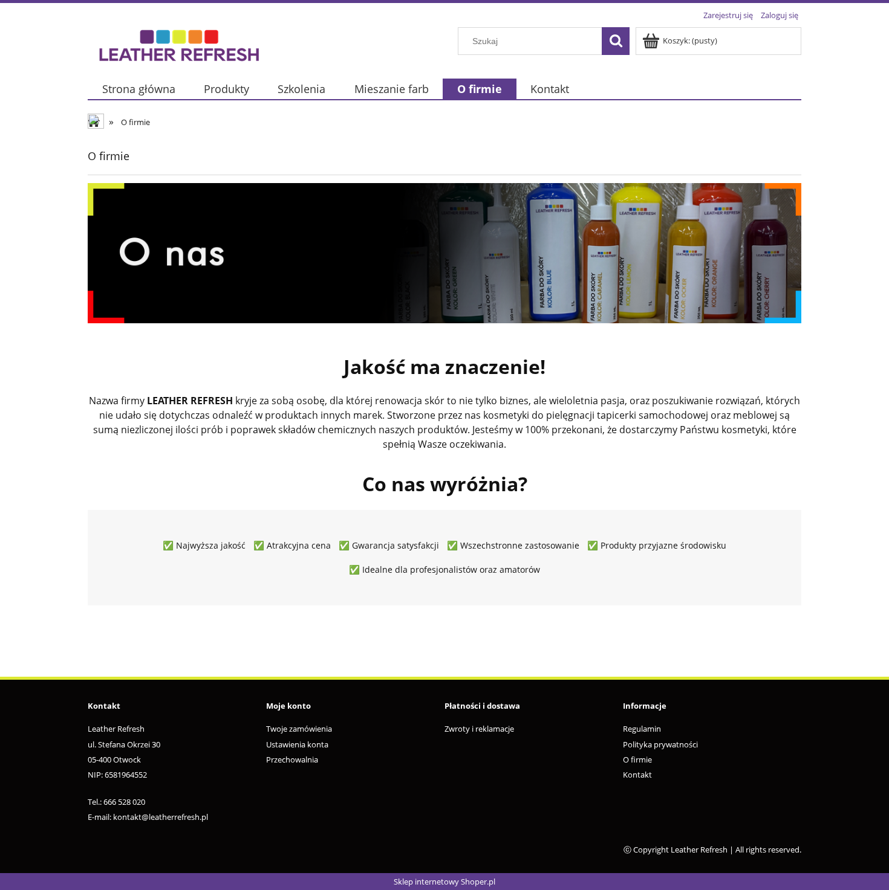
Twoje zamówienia (299, 728)
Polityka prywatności (660, 744)
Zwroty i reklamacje (479, 728)
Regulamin (642, 728)
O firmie (637, 759)
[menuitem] (138, 89)
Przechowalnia (292, 759)
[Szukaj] (616, 41)
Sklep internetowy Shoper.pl (444, 881)
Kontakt (637, 774)
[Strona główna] (178, 43)
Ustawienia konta (297, 744)
